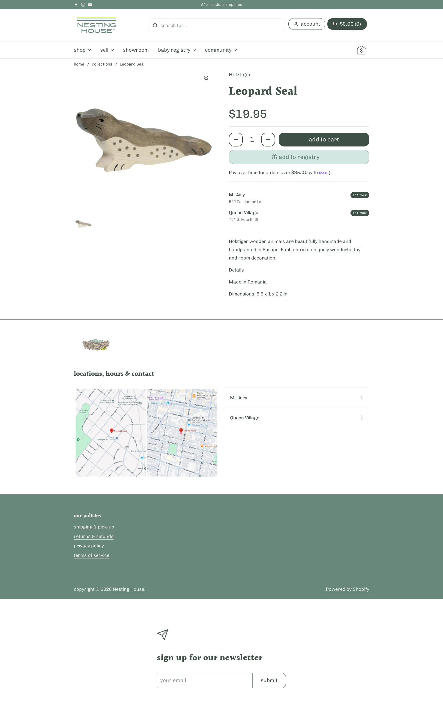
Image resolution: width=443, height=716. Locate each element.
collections (102, 64)
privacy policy (89, 546)
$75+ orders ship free (221, 5)
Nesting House (128, 589)
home (79, 64)
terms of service (91, 555)
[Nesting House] (97, 25)
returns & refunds (94, 536)
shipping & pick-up (94, 527)
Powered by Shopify (347, 589)
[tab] (296, 398)
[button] (236, 139)
